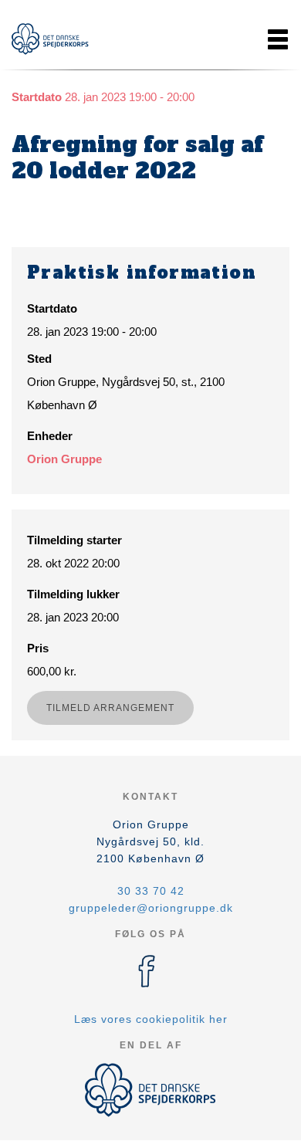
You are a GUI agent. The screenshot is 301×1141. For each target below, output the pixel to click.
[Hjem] (50, 39)
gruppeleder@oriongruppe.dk (151, 908)
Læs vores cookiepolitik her (151, 1019)
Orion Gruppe (64, 459)
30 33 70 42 (150, 891)
